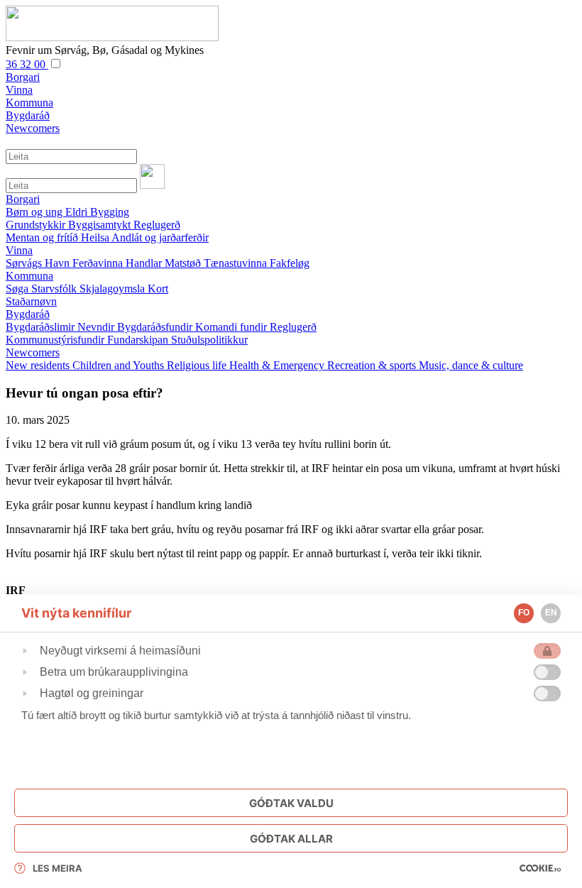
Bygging (109, 212)
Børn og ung (35, 212)
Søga (18, 289)
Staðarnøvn (31, 301)
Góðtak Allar (291, 838)
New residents (39, 365)
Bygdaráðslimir (41, 327)
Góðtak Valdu (291, 803)
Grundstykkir (37, 225)
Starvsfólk (55, 289)
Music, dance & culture (471, 365)
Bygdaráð (28, 314)
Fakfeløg (289, 263)
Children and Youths (119, 365)
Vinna (19, 250)
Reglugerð (156, 225)
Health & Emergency (278, 365)
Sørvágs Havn (39, 263)
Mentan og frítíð (43, 237)
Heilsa (96, 237)
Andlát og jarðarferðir (160, 237)
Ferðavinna (99, 263)
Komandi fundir (232, 327)
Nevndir (97, 327)
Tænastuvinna (237, 263)
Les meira (57, 868)
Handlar (145, 263)
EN (551, 613)
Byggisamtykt (100, 225)
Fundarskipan (139, 340)
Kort (158, 289)
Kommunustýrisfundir (56, 340)
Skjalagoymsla (113, 289)
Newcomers (33, 352)
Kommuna (29, 276)
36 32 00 (27, 64)
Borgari (23, 199)
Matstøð (184, 263)
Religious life (198, 365)
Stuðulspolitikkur (209, 340)
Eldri (77, 212)
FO (523, 613)
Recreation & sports (373, 365)
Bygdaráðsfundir (156, 327)
